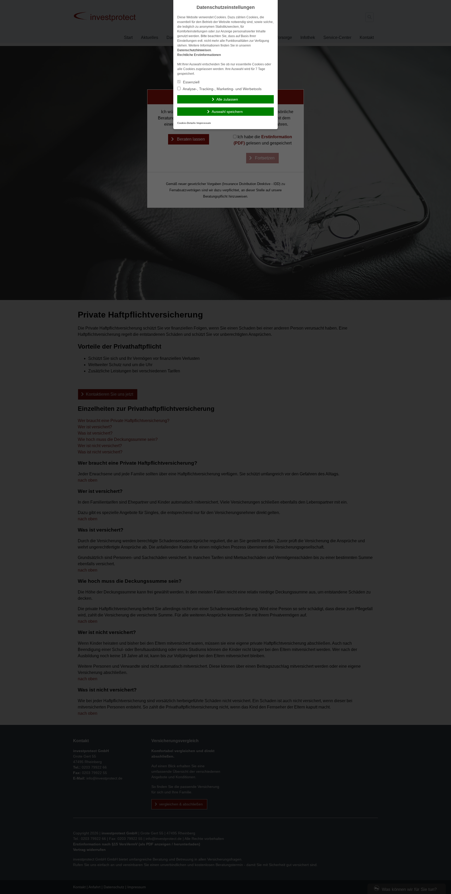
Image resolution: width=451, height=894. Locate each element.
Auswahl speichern (227, 111)
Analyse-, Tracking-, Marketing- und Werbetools (222, 89)
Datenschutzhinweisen (194, 50)
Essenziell (190, 82)
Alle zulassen (227, 99)
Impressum (204, 123)
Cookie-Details (186, 123)
